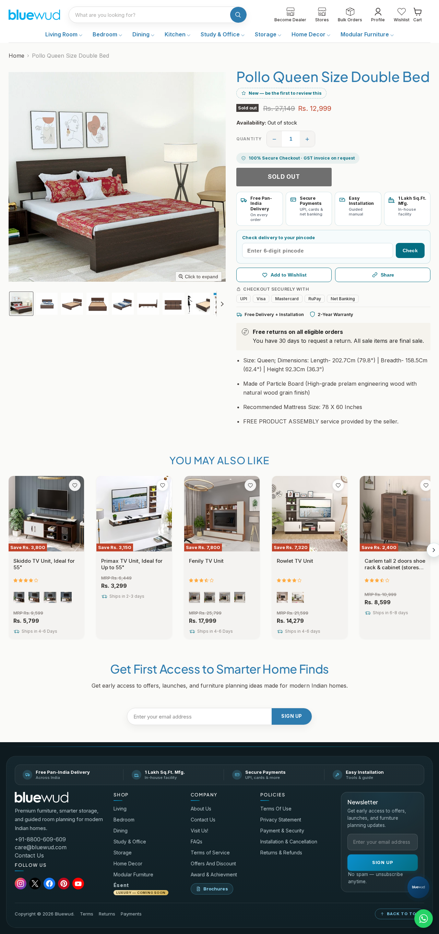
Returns (107, 914)
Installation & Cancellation (288, 841)
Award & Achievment (214, 874)
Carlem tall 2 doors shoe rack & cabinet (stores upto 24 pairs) (395, 567)
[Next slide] (221, 303)
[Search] (238, 15)
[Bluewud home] (41, 797)
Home (16, 55)
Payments (131, 914)
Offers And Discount (213, 863)
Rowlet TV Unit (295, 561)
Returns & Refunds (281, 852)
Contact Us (29, 855)
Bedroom (106, 34)
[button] (21, 303)
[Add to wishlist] (75, 485)
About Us (201, 809)
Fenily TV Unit (206, 561)
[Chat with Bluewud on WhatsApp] (423, 918)
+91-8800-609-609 (40, 839)
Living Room (62, 34)
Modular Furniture (365, 34)
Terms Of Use (276, 809)
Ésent (140, 888)
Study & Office (221, 34)
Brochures (215, 888)
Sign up (291, 716)
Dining (141, 34)
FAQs (196, 841)
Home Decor (309, 34)
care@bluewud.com (41, 847)
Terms (86, 914)
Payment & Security (282, 830)
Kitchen (176, 34)
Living (120, 809)
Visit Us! (199, 830)
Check (410, 250)
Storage (266, 34)
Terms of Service (210, 852)
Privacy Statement (280, 819)
